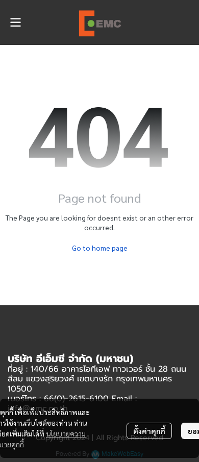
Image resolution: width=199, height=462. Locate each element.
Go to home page (100, 247)
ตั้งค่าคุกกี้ (149, 430)
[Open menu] (15, 22)
